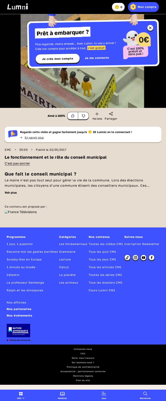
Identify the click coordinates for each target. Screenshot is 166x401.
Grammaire (67, 251)
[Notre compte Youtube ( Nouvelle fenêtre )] (143, 258)
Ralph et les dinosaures (25, 290)
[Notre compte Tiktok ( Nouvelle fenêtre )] (127, 258)
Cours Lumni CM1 (102, 290)
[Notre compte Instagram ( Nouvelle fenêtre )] (135, 258)
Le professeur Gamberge (25, 282)
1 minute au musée (21, 267)
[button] (20, 395)
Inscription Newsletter (141, 244)
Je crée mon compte (57, 59)
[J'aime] (72, 116)
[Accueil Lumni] (17, 6)
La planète (67, 274)
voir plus (11, 192)
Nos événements (19, 315)
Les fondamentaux (73, 244)
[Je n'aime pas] (83, 116)
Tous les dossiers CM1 (105, 282)
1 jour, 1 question (20, 244)
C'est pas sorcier (17, 163)
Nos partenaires (19, 309)
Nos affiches (16, 302)
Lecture (65, 259)
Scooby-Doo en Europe (24, 259)
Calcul (64, 267)
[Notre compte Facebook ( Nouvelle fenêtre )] (152, 258)
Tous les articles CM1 (105, 267)
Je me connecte (97, 58)
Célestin (13, 274)
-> (32, 137)
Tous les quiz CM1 (102, 251)
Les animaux (68, 282)
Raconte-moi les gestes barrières (32, 251)
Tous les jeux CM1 (102, 259)
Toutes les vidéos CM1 (106, 244)
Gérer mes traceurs (83, 358)
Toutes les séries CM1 (105, 274)
